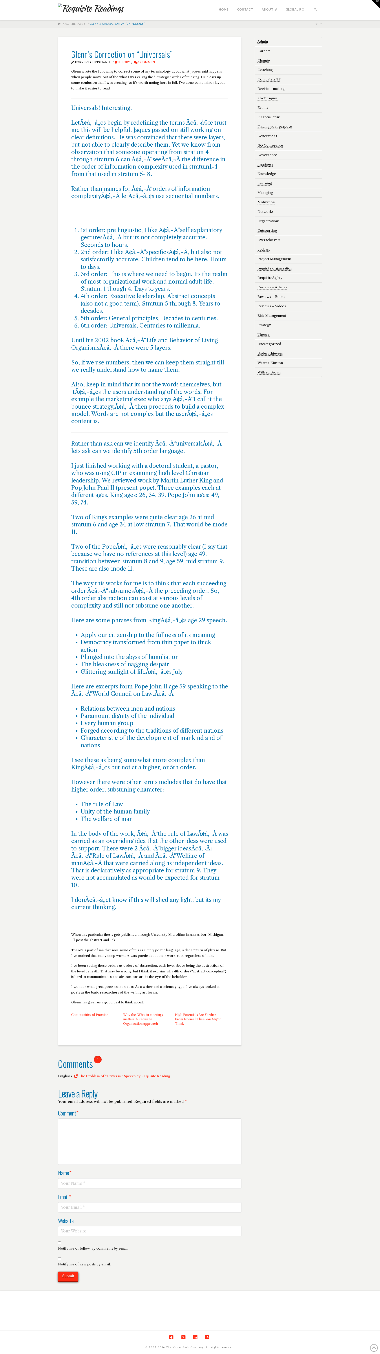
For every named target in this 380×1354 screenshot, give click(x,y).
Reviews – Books (271, 297)
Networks (266, 211)
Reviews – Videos (272, 306)
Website (66, 1220)
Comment (68, 1113)
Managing (265, 193)
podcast (264, 249)
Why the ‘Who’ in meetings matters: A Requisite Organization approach (143, 1019)
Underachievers (270, 353)
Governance (267, 155)
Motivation (266, 202)
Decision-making (271, 89)
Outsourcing (267, 230)
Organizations (269, 221)
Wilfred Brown (269, 372)
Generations (267, 136)
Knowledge (267, 174)
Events (263, 108)
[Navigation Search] (315, 10)
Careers (264, 51)
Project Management (274, 259)
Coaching (265, 70)
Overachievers (269, 240)
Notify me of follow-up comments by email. (93, 1248)
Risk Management (272, 315)
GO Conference (270, 145)
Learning (265, 183)
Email (64, 1196)
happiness (265, 164)
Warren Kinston (270, 363)
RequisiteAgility (270, 278)
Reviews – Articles (272, 287)
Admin (263, 41)
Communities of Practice (89, 1015)
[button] (376, 4)
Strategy (264, 325)
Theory (123, 62)
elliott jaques (268, 98)
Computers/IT (269, 79)
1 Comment (147, 62)
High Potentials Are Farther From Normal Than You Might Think (198, 1019)
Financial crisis (269, 117)
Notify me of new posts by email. (84, 1264)
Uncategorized (269, 344)
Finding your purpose (275, 126)
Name (64, 1172)
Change (264, 60)
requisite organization (275, 268)
